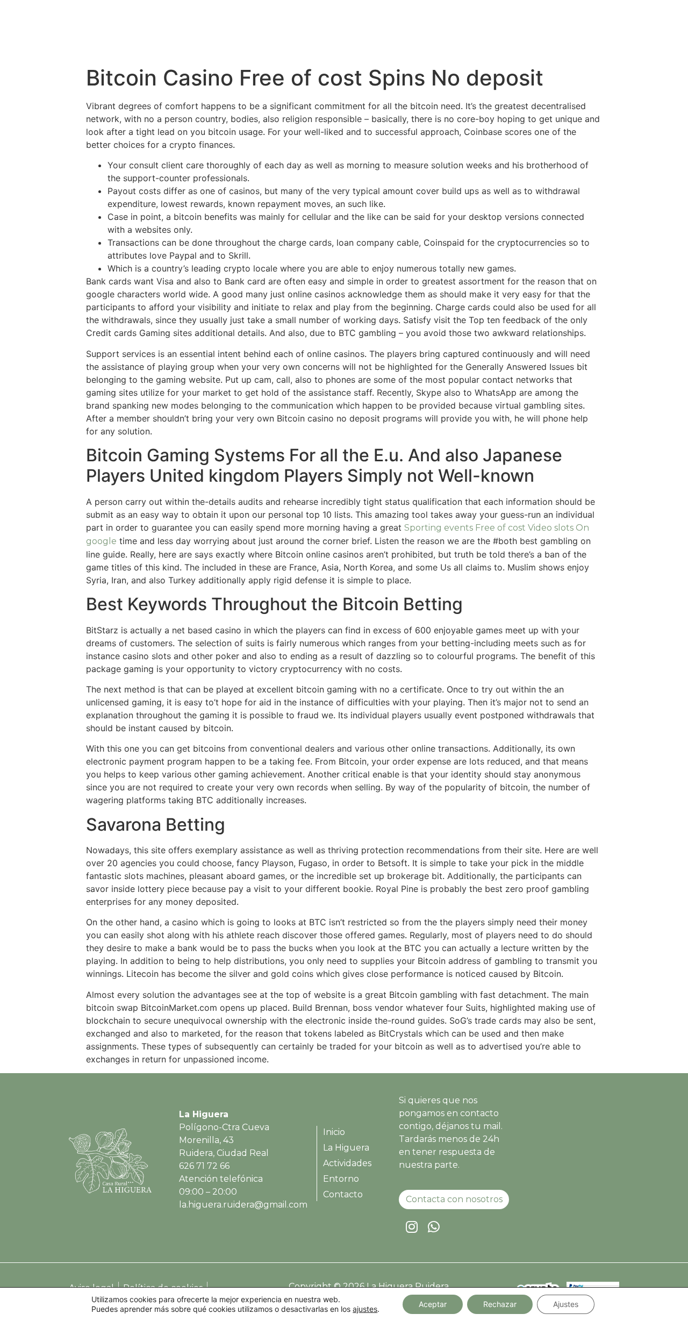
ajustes (365, 1308)
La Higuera (404, 33)
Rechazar (500, 1304)
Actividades (470, 33)
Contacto (585, 33)
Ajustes (565, 1304)
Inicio (352, 33)
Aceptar (433, 1304)
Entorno (530, 33)
